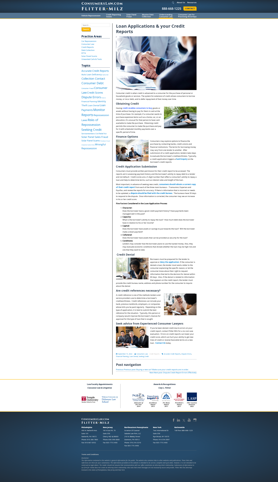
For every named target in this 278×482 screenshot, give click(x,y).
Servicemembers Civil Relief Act (94, 133)
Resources (192, 2)
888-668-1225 (171, 8)
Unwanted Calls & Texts (91, 59)
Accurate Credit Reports (172, 354)
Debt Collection (87, 50)
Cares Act (105, 75)
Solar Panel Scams (89, 56)
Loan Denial (133, 356)
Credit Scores (95, 92)
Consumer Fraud (87, 88)
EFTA (83, 53)
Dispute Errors (186, 354)
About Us (181, 2)
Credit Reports (154, 354)
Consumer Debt (92, 83)
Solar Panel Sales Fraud (94, 137)
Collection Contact (93, 78)
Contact (190, 8)
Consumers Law (142, 354)
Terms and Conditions (90, 454)
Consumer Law (87, 44)
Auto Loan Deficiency (91, 74)
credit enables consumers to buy (137, 108)
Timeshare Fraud (105, 141)
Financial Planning (122, 356)
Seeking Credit (144, 356)
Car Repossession (88, 41)
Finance (103, 98)
